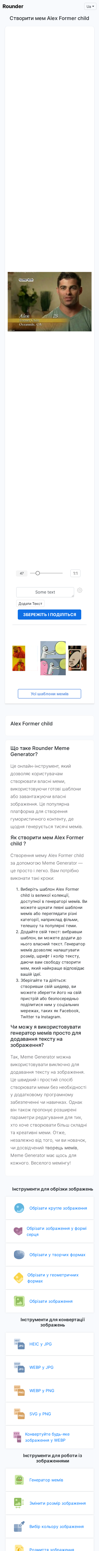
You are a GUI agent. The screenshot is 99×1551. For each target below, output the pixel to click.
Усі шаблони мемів (50, 693)
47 (22, 573)
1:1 (75, 573)
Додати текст (30, 603)
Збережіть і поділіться (49, 614)
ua (89, 6)
